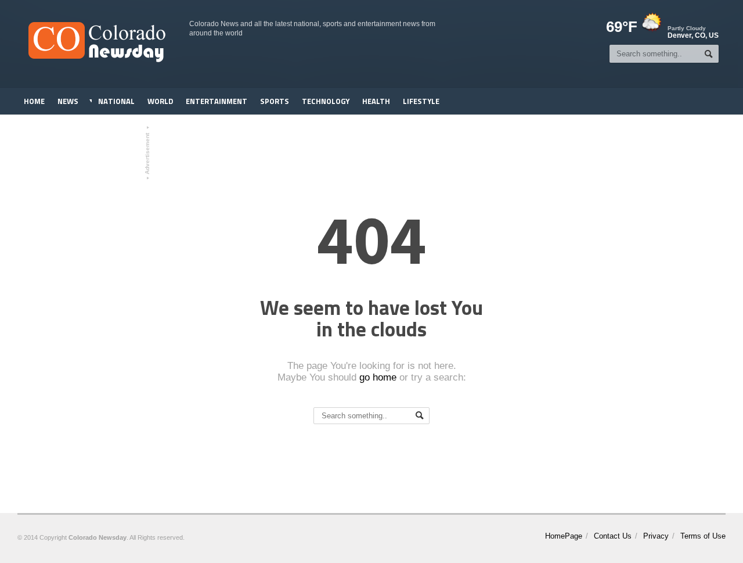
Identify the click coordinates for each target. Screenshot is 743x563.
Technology (325, 101)
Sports (274, 101)
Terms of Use (703, 536)
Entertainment (216, 101)
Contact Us (613, 536)
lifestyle (421, 101)
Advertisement (148, 153)
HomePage (563, 536)
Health (376, 101)
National (116, 101)
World (160, 101)
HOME (34, 101)
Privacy (656, 536)
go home (377, 377)
